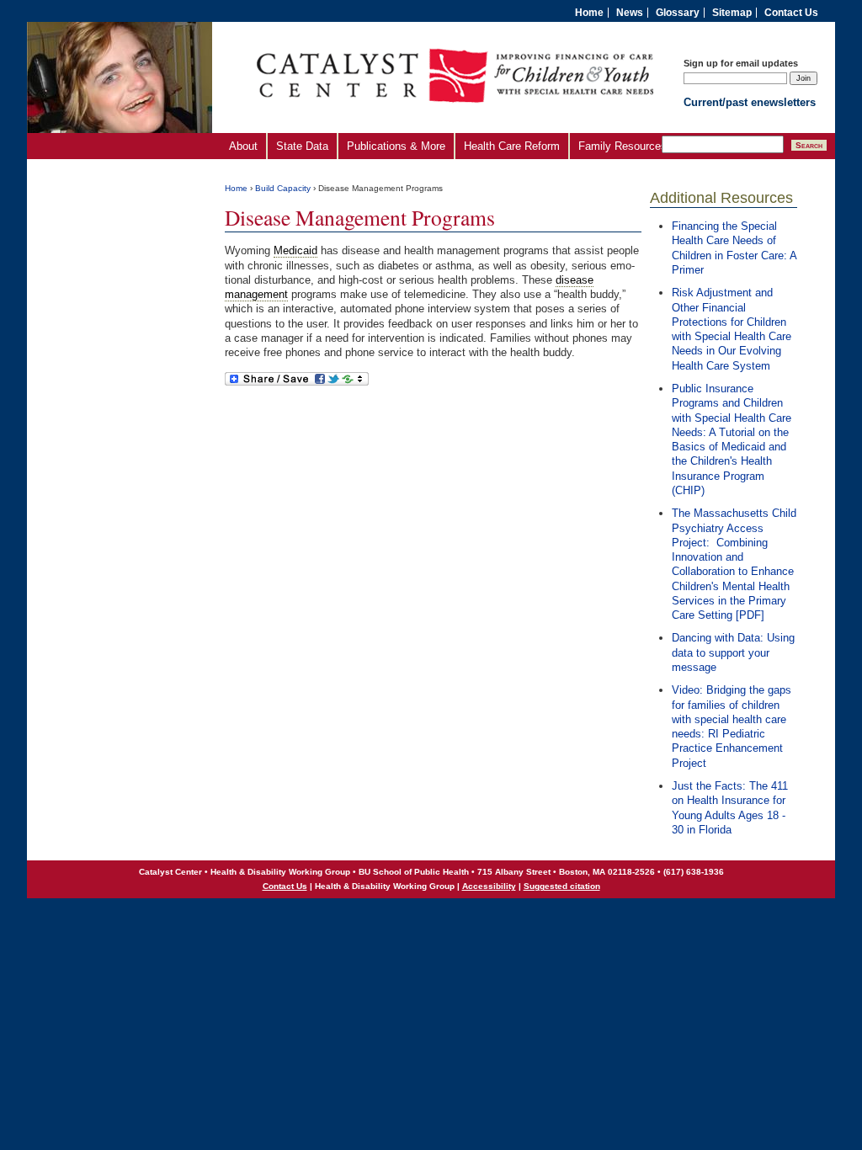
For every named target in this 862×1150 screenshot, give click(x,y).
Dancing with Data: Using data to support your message (733, 652)
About (243, 146)
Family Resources (622, 146)
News (629, 13)
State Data (302, 146)
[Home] (455, 121)
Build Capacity (283, 188)
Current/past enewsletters (750, 102)
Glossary (678, 13)
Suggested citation (562, 886)
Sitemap (732, 13)
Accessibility (489, 886)
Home (589, 13)
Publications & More (396, 146)
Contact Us (791, 13)
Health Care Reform (512, 146)
